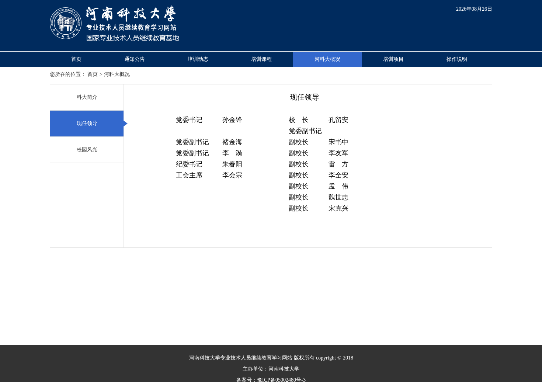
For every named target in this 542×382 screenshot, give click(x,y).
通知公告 (134, 59)
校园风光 (87, 149)
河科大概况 (327, 59)
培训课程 (261, 59)
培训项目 (393, 59)
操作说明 (457, 59)
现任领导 (87, 123)
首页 (76, 59)
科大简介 (87, 97)
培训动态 (198, 59)
